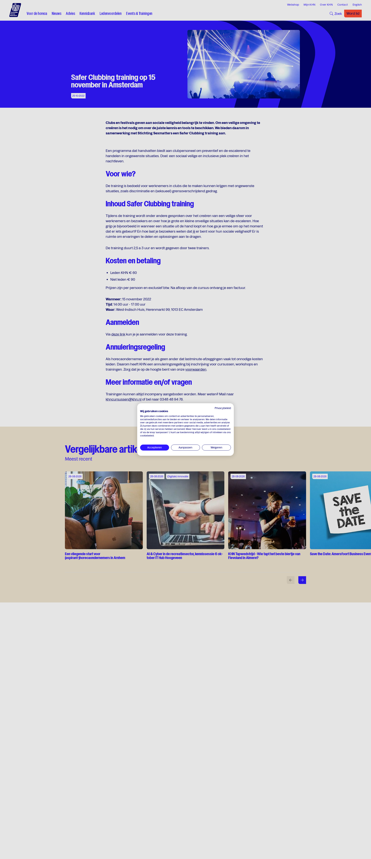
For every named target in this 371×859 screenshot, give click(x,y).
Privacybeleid (223, 408)
